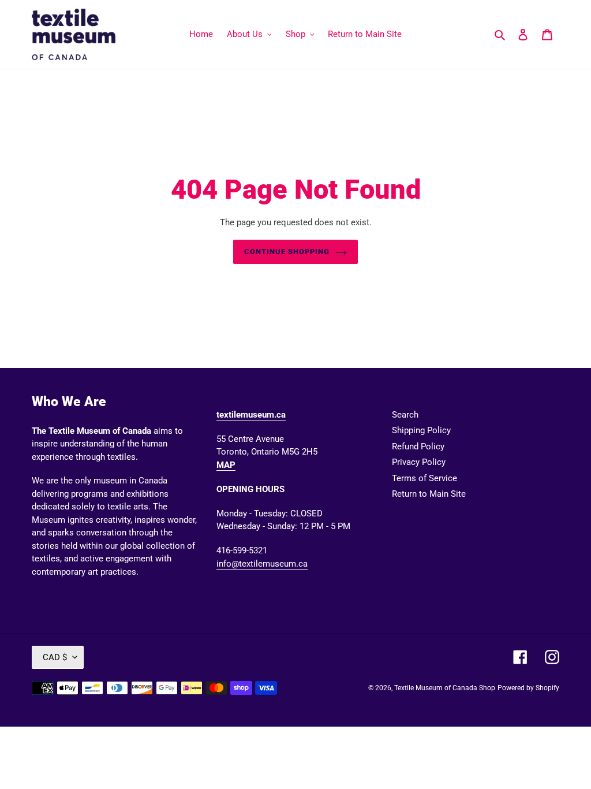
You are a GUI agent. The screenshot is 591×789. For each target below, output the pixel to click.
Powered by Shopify (528, 688)
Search (405, 415)
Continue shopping (287, 251)
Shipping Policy (421, 430)
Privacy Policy (419, 462)
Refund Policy (418, 446)
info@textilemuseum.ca (262, 564)
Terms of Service (424, 478)
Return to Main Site (429, 494)
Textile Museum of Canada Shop (444, 688)
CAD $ (55, 657)
